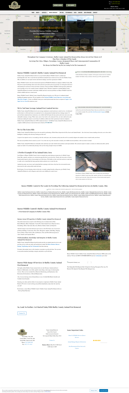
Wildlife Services (78, 335)
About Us (70, 335)
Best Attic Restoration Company (98, 112)
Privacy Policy (63, 357)
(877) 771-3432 (28, 344)
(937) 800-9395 (116, 2)
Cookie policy (47, 391)
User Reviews (104, 342)
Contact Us (22, 313)
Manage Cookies (47, 357)
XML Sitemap (102, 357)
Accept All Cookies (103, 390)
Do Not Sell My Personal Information (85, 357)
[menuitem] (33, 12)
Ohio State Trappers (22, 99)
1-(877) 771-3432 (115, 4)
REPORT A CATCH (58, 5)
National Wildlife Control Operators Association (56, 97)
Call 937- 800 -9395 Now (43, 36)
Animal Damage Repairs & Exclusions (77, 342)
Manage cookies (94, 390)
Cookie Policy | (72, 357)
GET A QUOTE (71, 5)
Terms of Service (56, 357)
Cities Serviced (81, 346)
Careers (77, 348)
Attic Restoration (73, 346)
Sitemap (96, 357)
